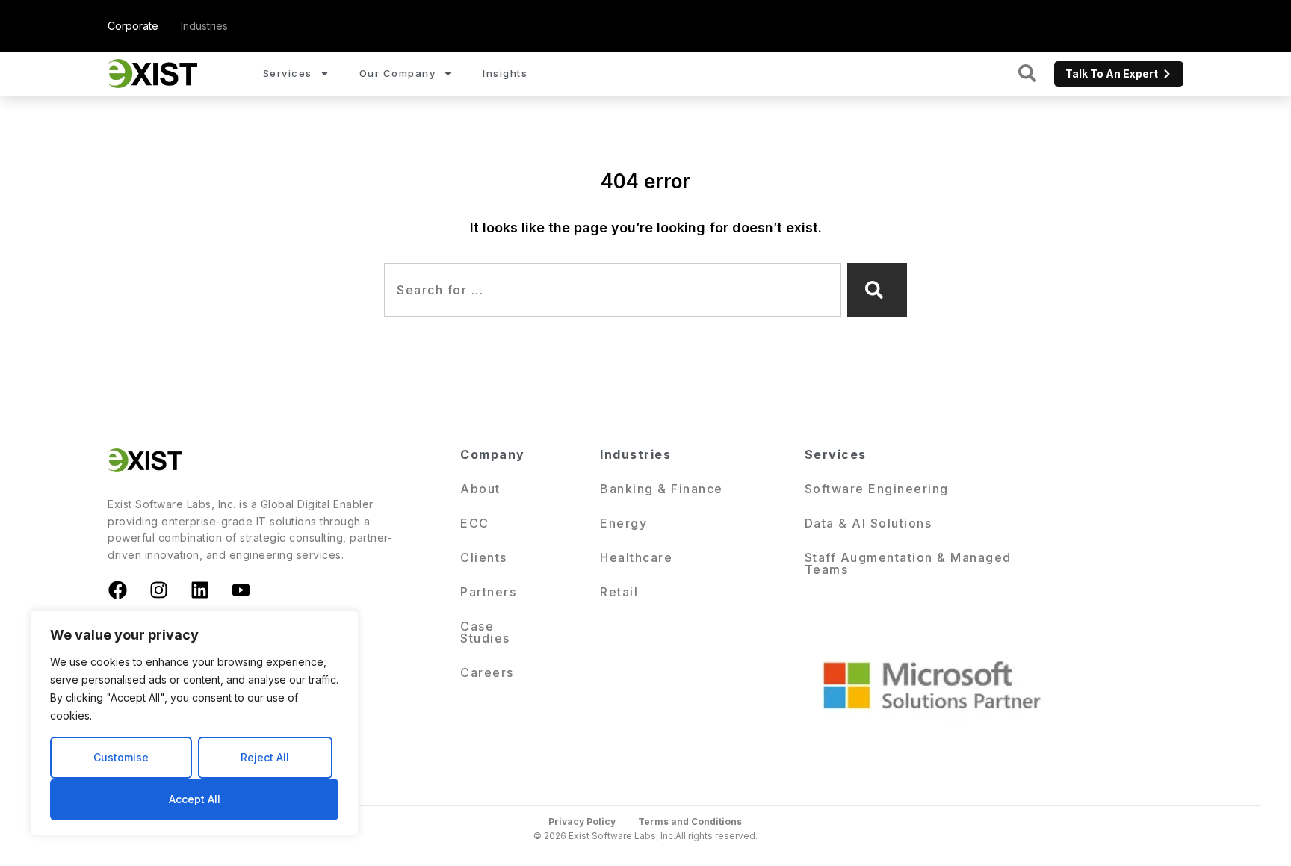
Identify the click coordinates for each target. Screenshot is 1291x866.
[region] (194, 723)
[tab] (133, 26)
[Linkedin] (199, 589)
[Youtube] (240, 589)
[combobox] (612, 290)
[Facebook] (117, 589)
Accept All (194, 799)
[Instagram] (158, 589)
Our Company (397, 73)
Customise (121, 757)
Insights (505, 73)
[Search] (877, 290)
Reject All (265, 757)
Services (287, 73)
